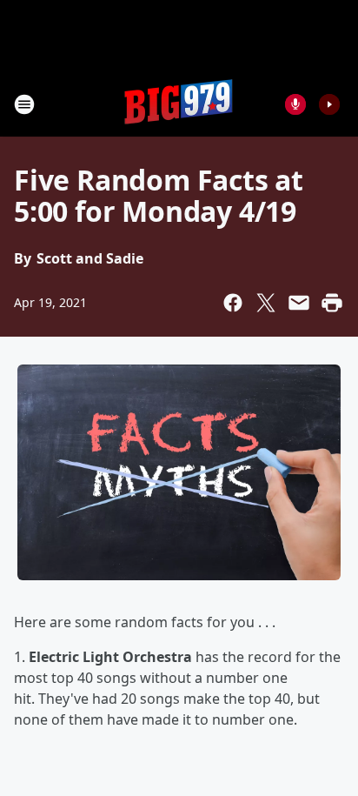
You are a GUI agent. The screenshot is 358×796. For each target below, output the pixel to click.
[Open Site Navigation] (24, 104)
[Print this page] (332, 303)
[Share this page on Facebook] (233, 303)
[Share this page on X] (266, 303)
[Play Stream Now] (329, 104)
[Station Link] (179, 104)
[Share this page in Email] (299, 303)
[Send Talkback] (295, 104)
